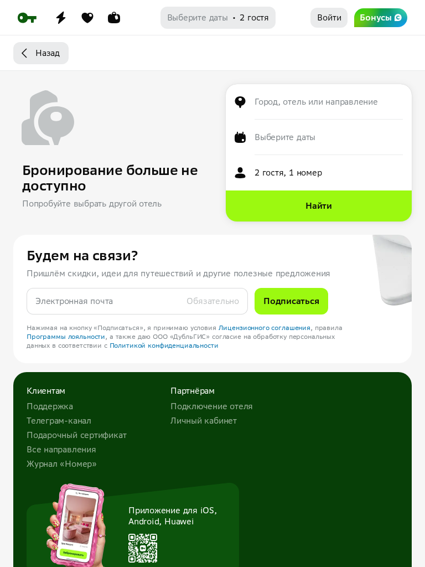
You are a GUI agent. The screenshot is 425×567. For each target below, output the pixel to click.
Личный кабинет (203, 420)
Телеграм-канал (59, 420)
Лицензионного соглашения (265, 327)
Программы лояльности (66, 336)
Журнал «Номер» (62, 463)
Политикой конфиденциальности (164, 345)
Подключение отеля (211, 406)
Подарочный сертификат (76, 435)
